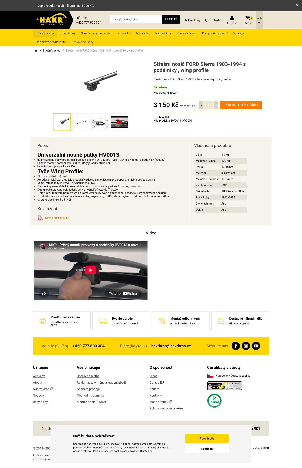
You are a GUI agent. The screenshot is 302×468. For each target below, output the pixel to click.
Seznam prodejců (89, 389)
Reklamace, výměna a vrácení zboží (101, 382)
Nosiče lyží (143, 33)
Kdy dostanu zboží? (166, 92)
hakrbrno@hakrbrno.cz (171, 346)
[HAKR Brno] (36, 50)
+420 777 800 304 (88, 22)
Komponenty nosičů (215, 33)
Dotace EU (157, 382)
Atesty (37, 382)
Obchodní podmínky (91, 395)
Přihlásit (232, 23)
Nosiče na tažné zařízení (96, 33)
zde (150, 451)
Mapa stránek (159, 402)
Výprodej (239, 33)
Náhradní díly (163, 33)
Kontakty (215, 20)
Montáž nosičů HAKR (91, 402)
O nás (153, 376)
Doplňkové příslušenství (51, 42)
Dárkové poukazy (82, 42)
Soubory (39, 395)
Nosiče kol (124, 33)
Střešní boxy (67, 33)
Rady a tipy (40, 402)
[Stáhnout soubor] (40, 218)
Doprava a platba (88, 376)
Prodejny (194, 20)
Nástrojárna (41, 389)
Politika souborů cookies (167, 408)
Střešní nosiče (45, 33)
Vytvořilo (254, 448)
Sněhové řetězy (187, 33)
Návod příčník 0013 (56, 218)
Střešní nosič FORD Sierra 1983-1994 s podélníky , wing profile (104, 50)
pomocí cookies (82, 447)
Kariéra (154, 389)
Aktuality (39, 376)
